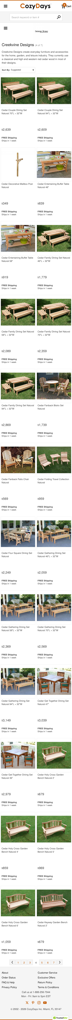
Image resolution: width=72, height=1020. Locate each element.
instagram (39, 1002)
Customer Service (47, 972)
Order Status (9, 977)
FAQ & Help (8, 982)
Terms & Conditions (48, 987)
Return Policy (45, 982)
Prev (12, 962)
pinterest (33, 1002)
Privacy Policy (9, 987)
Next (60, 962)
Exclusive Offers (46, 977)
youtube (45, 1002)
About (5, 972)
